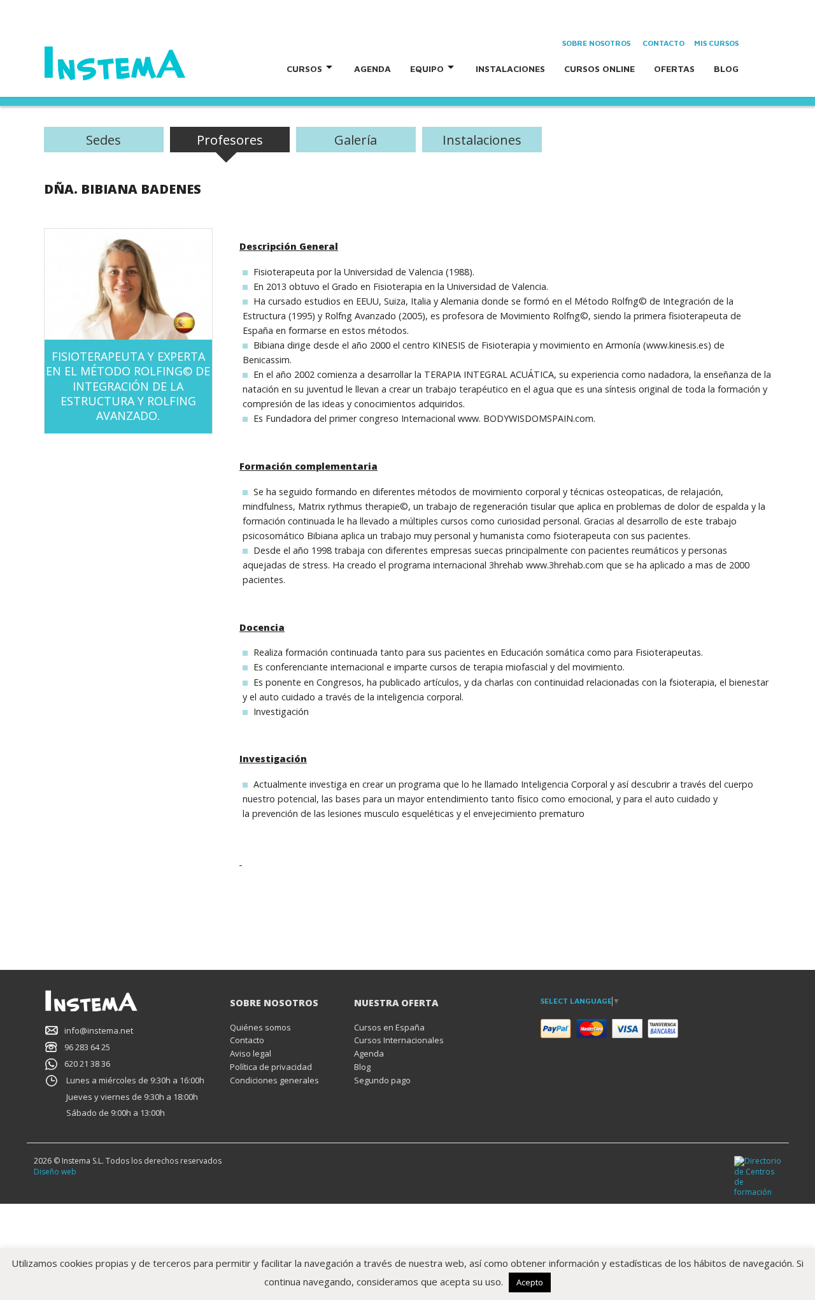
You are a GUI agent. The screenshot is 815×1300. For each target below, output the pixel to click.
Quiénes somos (260, 1027)
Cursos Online (599, 68)
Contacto (663, 43)
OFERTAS (674, 68)
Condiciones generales (274, 1080)
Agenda (372, 68)
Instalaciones (510, 68)
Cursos (304, 68)
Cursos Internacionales (399, 1040)
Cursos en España (389, 1027)
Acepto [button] (529, 1282)
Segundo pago (382, 1080)
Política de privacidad (271, 1066)
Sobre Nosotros (596, 43)
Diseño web (55, 1171)
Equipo (427, 68)
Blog (726, 68)
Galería (355, 139)
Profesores (230, 139)
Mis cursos (716, 43)
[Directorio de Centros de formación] (758, 1176)
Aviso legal (250, 1053)
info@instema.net (98, 1030)
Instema (151, 63)
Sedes (103, 139)
